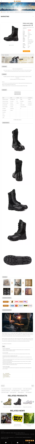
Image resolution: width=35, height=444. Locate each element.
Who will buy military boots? (6, 424)
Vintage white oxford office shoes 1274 (27, 406)
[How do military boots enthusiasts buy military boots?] (17, 418)
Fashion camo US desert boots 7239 (7, 406)
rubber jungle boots (21, 392)
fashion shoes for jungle (25, 390)
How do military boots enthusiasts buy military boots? (17, 425)
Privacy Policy (6, 438)
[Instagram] (33, 440)
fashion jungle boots (13, 392)
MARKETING (8, 432)
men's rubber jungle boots (16, 390)
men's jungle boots (28, 392)
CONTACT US (22, 432)
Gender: (24, 47)
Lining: (24, 43)
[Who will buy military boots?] (6, 418)
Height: (24, 39)
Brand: (24, 33)
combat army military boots (5, 390)
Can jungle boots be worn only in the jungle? (28, 425)
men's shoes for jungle (4, 392)
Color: (24, 37)
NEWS (19, 432)
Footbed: (24, 44)
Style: (24, 34)
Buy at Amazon (26, 51)
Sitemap (2, 438)
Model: (24, 31)
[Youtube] (31, 440)
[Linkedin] (28, 440)
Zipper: (24, 38)
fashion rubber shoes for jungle (6, 388)
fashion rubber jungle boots (27, 388)
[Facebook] (26, 440)
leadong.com (29, 437)
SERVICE (12, 432)
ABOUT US (15, 432)
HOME (2, 432)
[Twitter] (29, 440)
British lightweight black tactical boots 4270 (17, 406)
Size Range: (25, 35)
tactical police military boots (17, 388)
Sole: (23, 46)
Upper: (24, 41)
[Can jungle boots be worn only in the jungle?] (29, 418)
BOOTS (4, 432)
